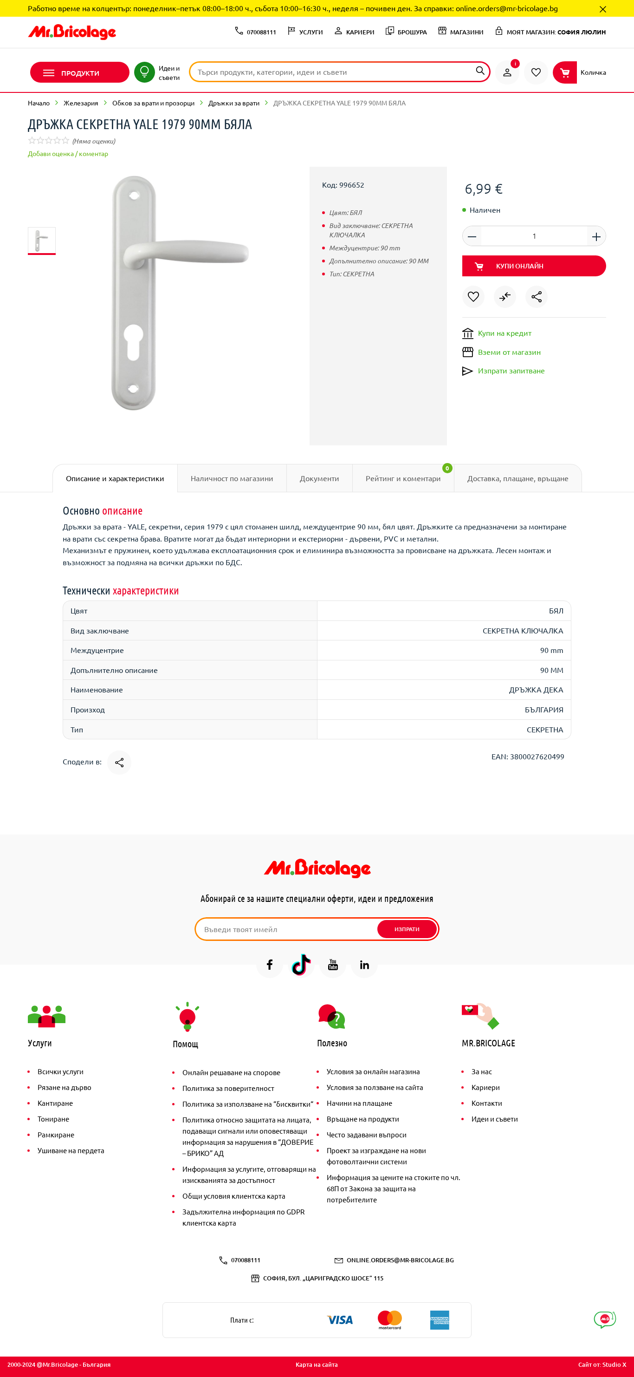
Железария (81, 102)
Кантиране (55, 1102)
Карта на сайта (317, 1364)
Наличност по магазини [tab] (232, 478)
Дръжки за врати (233, 102)
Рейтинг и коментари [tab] (407, 473)
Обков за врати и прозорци (153, 102)
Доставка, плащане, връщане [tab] (518, 478)
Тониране (53, 1118)
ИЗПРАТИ (407, 929)
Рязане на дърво (64, 1087)
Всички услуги (61, 1071)
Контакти (487, 1102)
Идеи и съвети (495, 1118)
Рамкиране (56, 1134)
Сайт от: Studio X (602, 1364)
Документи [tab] (319, 478)
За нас (482, 1071)
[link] (507, 72)
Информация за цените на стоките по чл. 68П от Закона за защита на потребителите (393, 1188)
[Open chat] (605, 1320)
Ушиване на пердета (71, 1150)
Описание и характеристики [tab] (115, 478)
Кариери (486, 1087)
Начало (39, 102)
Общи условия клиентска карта (233, 1195)
